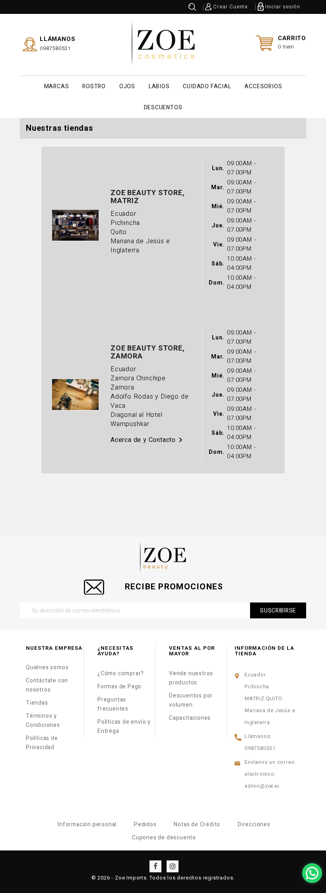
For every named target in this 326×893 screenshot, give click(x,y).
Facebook (155, 866)
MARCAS (56, 86)
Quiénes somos (47, 667)
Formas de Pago (119, 686)
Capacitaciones (190, 718)
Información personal (87, 824)
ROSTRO (94, 86)
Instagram (173, 866)
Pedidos (145, 824)
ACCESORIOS (263, 86)
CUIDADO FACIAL (207, 86)
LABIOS (159, 86)
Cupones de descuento (164, 837)
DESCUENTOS (163, 107)
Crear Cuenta (230, 6)
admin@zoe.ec (262, 786)
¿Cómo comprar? (120, 673)
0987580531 (55, 48)
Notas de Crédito (197, 824)
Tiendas (37, 703)
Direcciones (254, 824)
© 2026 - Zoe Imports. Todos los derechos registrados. (163, 877)
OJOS (127, 86)
